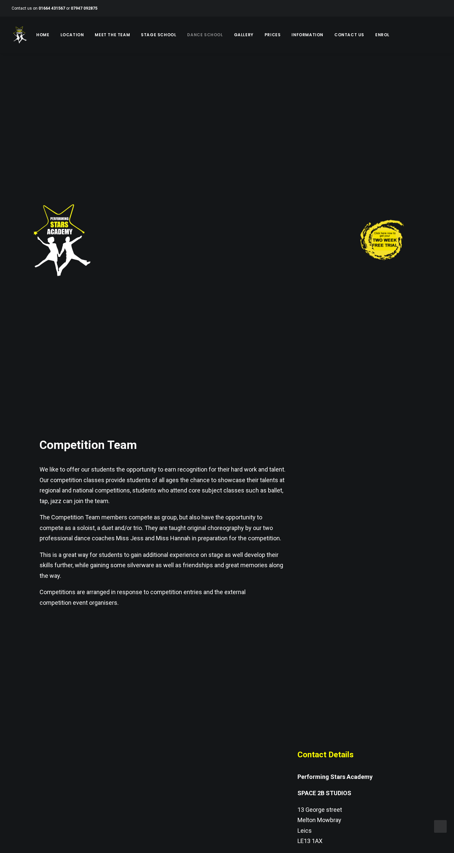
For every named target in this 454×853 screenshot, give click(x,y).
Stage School (158, 35)
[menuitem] (43, 35)
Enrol (382, 35)
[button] (398, 35)
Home (42, 35)
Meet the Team (112, 35)
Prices (273, 35)
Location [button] (72, 35)
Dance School (205, 35)
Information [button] (307, 35)
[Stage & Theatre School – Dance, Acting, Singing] (19, 35)
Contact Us (349, 35)
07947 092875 (84, 8)
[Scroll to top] (440, 825)
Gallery (244, 35)
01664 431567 (52, 8)
